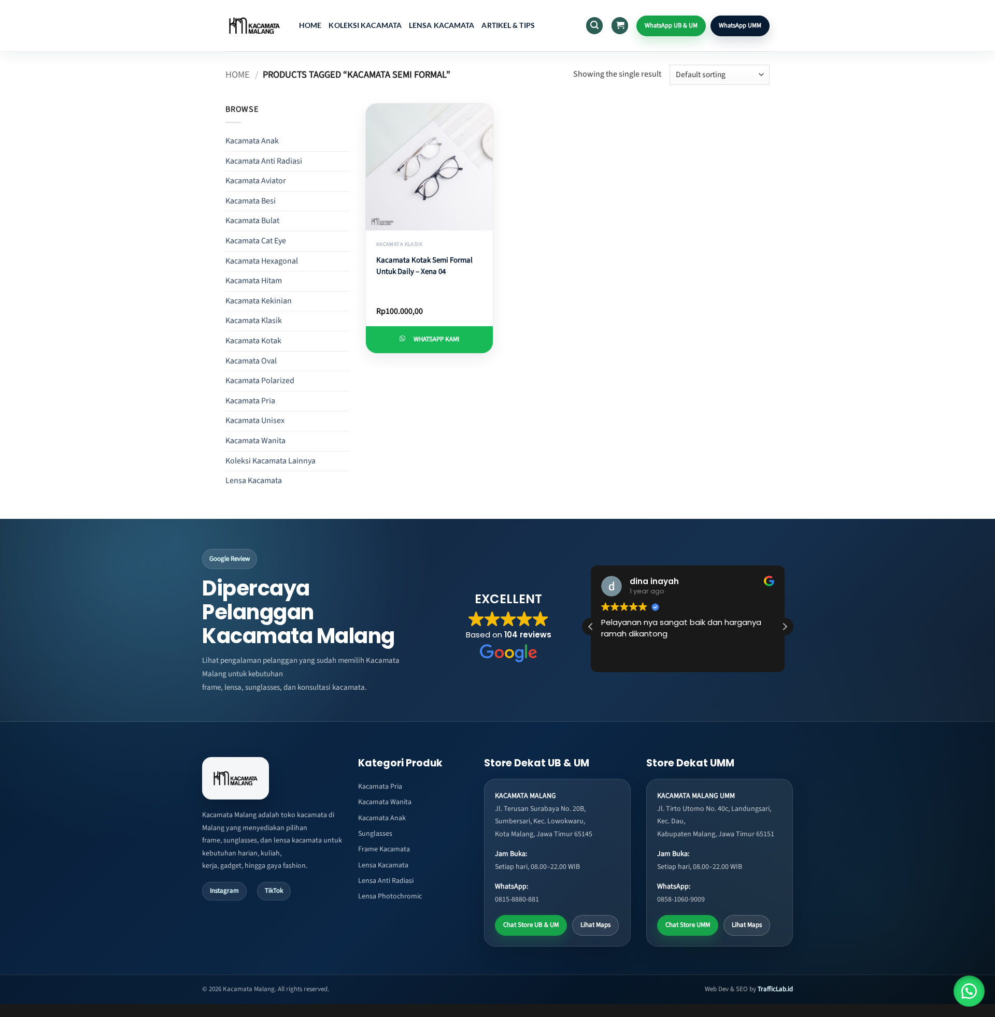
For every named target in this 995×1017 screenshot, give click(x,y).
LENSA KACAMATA (441, 25)
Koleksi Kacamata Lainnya (270, 461)
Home (237, 74)
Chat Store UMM (687, 924)
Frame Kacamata (384, 849)
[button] (594, 25)
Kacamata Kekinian (258, 301)
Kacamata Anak (252, 141)
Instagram (224, 890)
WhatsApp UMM (740, 25)
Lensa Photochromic (390, 896)
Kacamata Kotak (253, 340)
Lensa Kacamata (253, 480)
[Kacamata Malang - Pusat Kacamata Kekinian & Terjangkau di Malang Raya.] (254, 25)
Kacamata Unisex (255, 420)
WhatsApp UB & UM (671, 25)
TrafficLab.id (775, 989)
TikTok (274, 890)
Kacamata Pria (250, 400)
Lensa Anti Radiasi (386, 881)
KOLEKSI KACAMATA (365, 25)
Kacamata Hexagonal (261, 261)
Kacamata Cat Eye (255, 240)
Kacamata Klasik (253, 320)
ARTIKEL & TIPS (507, 25)
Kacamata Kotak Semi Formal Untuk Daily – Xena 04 (424, 266)
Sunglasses (375, 834)
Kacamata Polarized (259, 380)
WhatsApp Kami (436, 339)
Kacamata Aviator (255, 180)
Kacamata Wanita (255, 440)
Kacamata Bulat (252, 220)
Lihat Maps (595, 924)
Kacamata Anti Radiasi (263, 161)
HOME (310, 25)
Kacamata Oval (251, 361)
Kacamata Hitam (253, 280)
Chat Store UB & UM (531, 924)
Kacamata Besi (250, 201)
